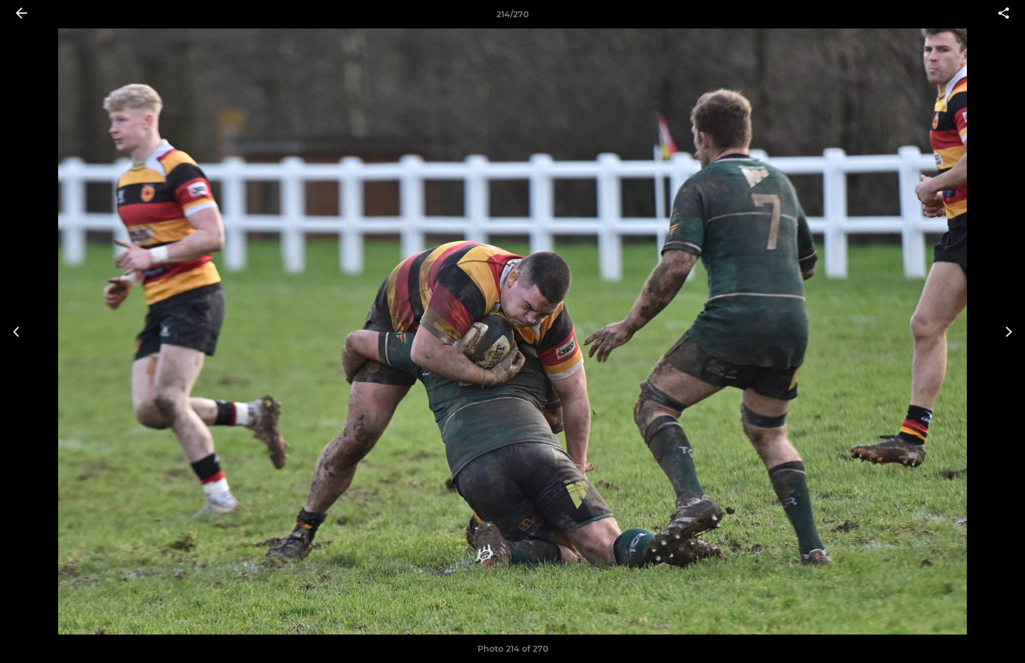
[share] (1004, 14)
